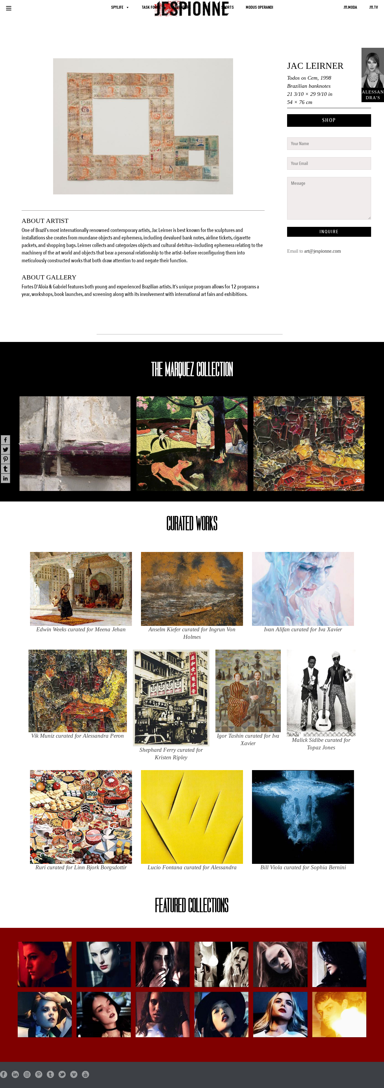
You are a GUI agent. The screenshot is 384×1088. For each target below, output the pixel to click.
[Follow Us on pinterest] (38, 1075)
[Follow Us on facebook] (3, 1075)
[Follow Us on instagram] (27, 1075)
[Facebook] (5, 440)
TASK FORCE (151, 7)
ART (206, 7)
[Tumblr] (5, 469)
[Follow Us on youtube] (85, 1075)
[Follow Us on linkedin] (15, 1075)
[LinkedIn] (5, 478)
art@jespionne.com (322, 251)
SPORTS (227, 7)
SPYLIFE (117, 7)
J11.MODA (350, 7)
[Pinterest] (5, 459)
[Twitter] (5, 449)
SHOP (329, 120)
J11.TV (373, 7)
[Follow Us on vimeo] (73, 1075)
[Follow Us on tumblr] (50, 1075)
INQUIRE (329, 231)
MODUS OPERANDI (259, 7)
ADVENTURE (181, 7)
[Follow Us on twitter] (62, 1075)
